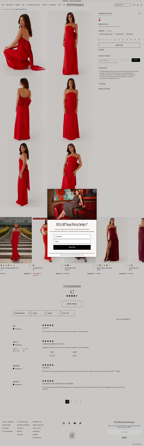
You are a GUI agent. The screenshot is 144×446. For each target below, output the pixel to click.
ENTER (72, 247)
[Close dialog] (94, 190)
